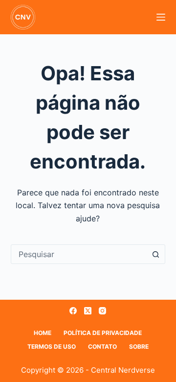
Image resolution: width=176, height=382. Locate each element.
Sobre (139, 346)
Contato (102, 346)
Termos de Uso (51, 346)
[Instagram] (102, 310)
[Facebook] (73, 310)
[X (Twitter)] (87, 310)
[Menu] (160, 17)
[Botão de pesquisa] (155, 254)
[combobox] (79, 254)
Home (42, 332)
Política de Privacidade (103, 332)
